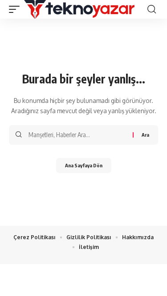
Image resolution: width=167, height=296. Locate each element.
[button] (16, 9)
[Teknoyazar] (79, 9)
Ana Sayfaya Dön (83, 165)
